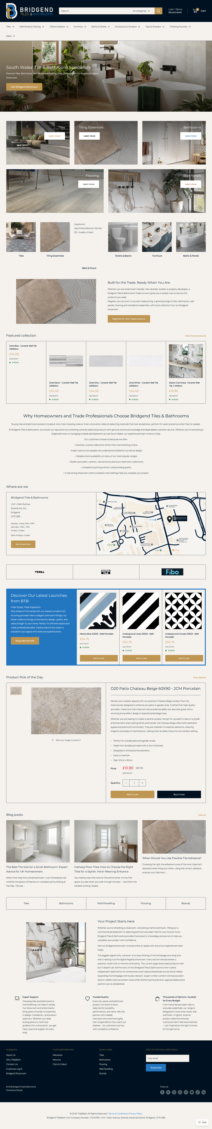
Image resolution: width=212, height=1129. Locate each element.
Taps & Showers (153, 26)
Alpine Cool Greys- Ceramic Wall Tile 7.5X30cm (184, 384)
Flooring (146, 903)
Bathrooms (66, 903)
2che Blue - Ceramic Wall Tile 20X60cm (23, 347)
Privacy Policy (135, 1113)
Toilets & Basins (57, 26)
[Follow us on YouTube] (192, 1092)
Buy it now (179, 794)
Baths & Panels (99, 26)
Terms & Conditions (117, 1113)
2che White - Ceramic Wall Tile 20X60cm (143, 384)
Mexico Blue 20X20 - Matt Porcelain (96, 633)
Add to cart (98, 658)
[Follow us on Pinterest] (186, 1092)
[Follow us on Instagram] (180, 1092)
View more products (195, 335)
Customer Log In (14, 1068)
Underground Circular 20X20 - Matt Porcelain (182, 635)
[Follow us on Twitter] (168, 1092)
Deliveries (57, 1054)
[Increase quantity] (142, 783)
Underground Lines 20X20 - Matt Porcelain (138, 635)
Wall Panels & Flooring (30, 26)
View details (199, 677)
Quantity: (116, 782)
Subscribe (156, 1067)
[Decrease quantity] (126, 783)
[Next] (205, 243)
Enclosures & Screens (126, 26)
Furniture (78, 26)
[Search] (158, 10)
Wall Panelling (106, 903)
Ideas (8, 35)
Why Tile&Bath (13, 1059)
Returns (57, 1059)
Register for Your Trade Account (128, 318)
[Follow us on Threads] (174, 1092)
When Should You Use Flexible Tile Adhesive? (171, 858)
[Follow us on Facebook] (162, 1092)
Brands (185, 903)
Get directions (23, 544)
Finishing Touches (178, 26)
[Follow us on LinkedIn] (203, 1092)
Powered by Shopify (14, 1090)
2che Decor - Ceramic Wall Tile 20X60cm (63, 384)
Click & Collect (60, 1064)
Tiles (8, 26)
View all (202, 814)
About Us (10, 1054)
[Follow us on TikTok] (198, 1092)
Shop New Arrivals (25, 640)
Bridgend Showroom (16, 1073)
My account (175, 12)
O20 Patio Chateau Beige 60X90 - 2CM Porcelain (156, 688)
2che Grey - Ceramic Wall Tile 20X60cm (103, 384)
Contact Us (12, 1064)
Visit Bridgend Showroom (24, 86)
